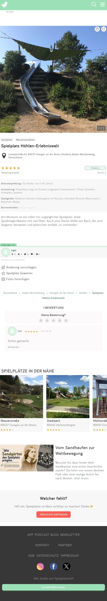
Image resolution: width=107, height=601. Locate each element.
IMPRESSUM (70, 555)
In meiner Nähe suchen (53, 587)
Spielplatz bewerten (19, 273)
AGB (31, 555)
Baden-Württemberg (33, 292)
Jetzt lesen (81, 478)
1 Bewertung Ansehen (10, 172)
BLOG (54, 535)
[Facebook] (53, 569)
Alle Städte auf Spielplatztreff (53, 578)
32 (28, 254)
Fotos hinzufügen (17, 279)
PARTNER (65, 545)
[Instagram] (40, 569)
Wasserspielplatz (25, 139)
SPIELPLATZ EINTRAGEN (53, 514)
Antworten (13, 346)
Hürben (83, 292)
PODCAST (42, 535)
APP (30, 535)
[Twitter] (66, 569)
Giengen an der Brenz (62, 292)
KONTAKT (42, 545)
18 (21, 254)
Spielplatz (6, 139)
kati (13, 250)
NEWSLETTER (70, 535)
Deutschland (10, 292)
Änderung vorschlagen (21, 267)
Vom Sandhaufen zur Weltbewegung (75, 450)
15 (15, 254)
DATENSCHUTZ (48, 555)
